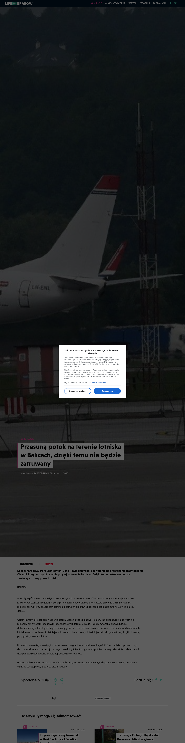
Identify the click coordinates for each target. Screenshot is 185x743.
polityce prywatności (99, 383)
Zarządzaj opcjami (77, 391)
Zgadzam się (107, 391)
